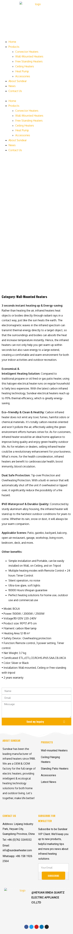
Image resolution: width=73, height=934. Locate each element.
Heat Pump (22, 71)
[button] (36, 96)
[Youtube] (36, 927)
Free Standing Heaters (29, 61)
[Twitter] (31, 927)
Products (13, 46)
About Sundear (17, 81)
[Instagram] (47, 927)
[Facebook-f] (26, 927)
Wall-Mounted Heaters (29, 56)
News (12, 86)
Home (12, 41)
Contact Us (15, 91)
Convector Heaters (26, 51)
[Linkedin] (42, 927)
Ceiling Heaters (24, 66)
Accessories (22, 76)
